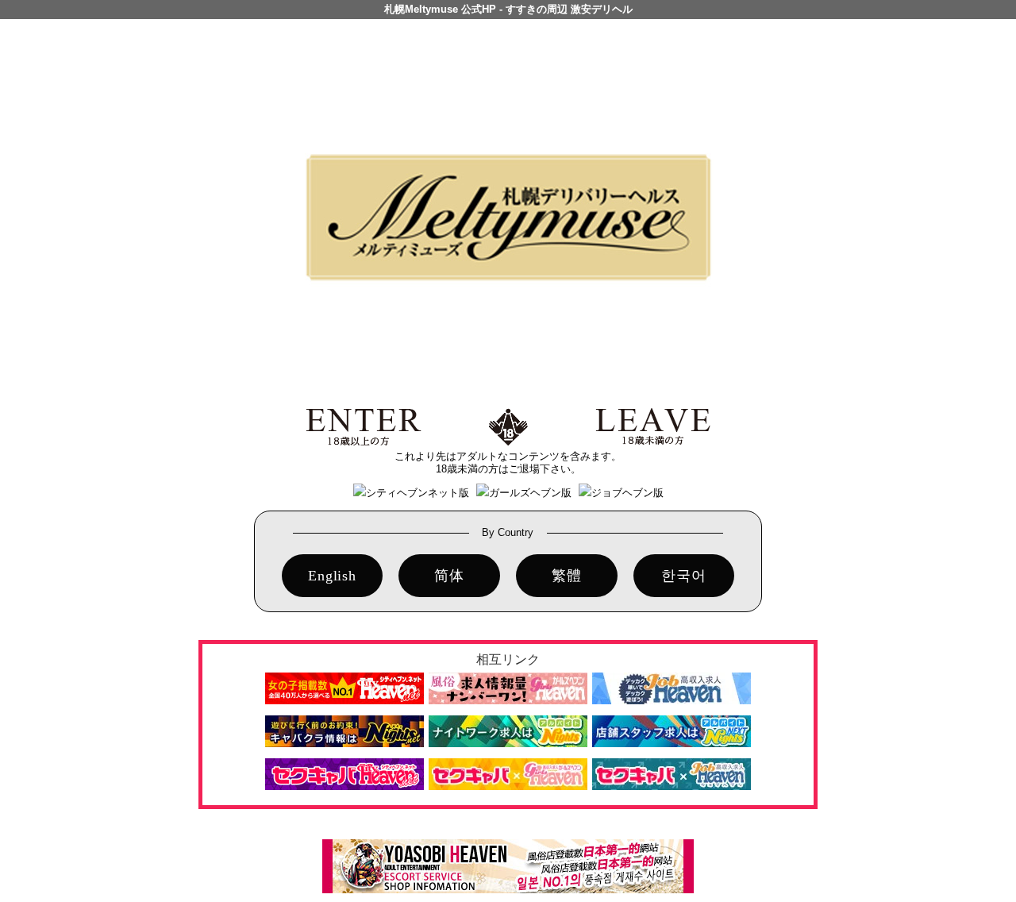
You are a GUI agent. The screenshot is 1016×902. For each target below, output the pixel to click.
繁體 (567, 576)
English (332, 576)
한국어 (683, 576)
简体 (449, 576)
